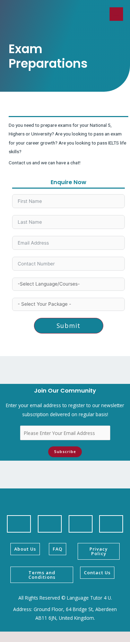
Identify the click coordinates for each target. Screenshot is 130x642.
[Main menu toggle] (116, 14)
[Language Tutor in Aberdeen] (34, 14)
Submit (68, 325)
